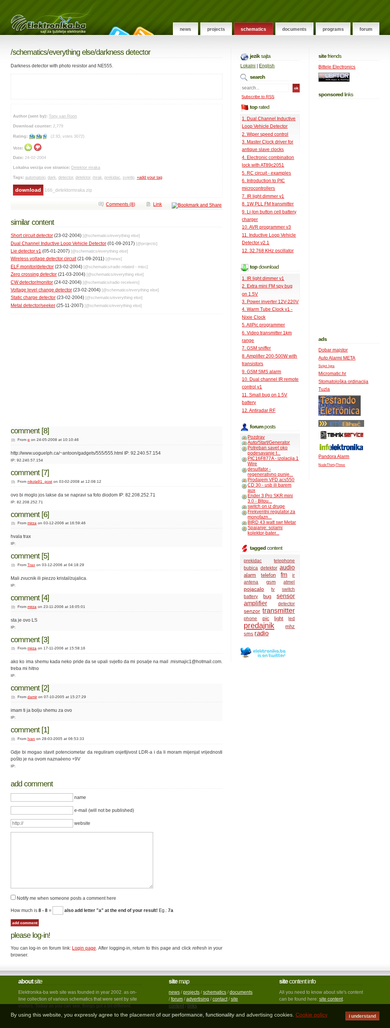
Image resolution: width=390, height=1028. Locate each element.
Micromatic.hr (332, 373)
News (185, 29)
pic (265, 618)
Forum (366, 29)
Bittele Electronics (336, 67)
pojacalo (254, 589)
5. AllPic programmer (263, 325)
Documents (294, 29)
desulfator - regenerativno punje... (270, 471)
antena (251, 582)
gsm (271, 582)
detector (65, 177)
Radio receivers (124, 282)
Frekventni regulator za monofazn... (271, 514)
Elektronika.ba (55, 17)
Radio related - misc (129, 266)
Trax (31, 565)
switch (288, 589)
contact (220, 999)
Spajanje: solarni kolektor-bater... (265, 530)
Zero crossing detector (34, 274)
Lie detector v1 (26, 251)
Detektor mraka (85, 167)
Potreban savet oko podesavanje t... (268, 450)
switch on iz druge (266, 506)
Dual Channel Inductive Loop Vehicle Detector (58, 243)
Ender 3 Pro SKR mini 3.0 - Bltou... (270, 498)
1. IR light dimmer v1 (263, 278)
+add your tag (149, 177)
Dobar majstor (333, 350)
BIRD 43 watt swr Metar (272, 522)
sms (248, 634)
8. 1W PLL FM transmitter (268, 204)
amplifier (255, 603)
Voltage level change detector (41, 290)
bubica (251, 568)
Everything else (71, 52)
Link (157, 204)
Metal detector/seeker (33, 305)
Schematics (253, 29)
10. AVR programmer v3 (266, 227)
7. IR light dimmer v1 (263, 196)
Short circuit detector (32, 235)
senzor (252, 611)
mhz (290, 626)
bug (267, 596)
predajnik (259, 625)
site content (331, 999)
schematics (214, 992)
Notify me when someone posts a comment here (66, 898)
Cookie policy (312, 1015)
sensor (286, 596)
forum (177, 999)
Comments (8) (120, 204)
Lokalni (248, 65)
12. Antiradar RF (258, 410)
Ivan (31, 739)
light (278, 618)
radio (261, 633)
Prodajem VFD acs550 (271, 479)
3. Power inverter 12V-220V (270, 301)
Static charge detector (33, 297)
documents (241, 992)
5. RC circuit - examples (266, 173)
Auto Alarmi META (336, 358)
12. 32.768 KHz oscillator (268, 250)
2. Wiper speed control (265, 134)
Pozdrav (256, 437)
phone (250, 618)
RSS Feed (142, 31)
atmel (289, 582)
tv (273, 589)
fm (284, 574)
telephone (284, 560)
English (267, 65)
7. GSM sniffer (256, 348)
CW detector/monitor (32, 282)
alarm (250, 575)
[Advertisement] (100, 85)
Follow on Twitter (118, 31)
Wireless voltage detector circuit (43, 258)
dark (52, 177)
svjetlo (128, 177)
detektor (82, 177)
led (291, 618)
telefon (268, 575)
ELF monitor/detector (32, 266)
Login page (84, 948)
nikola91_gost (39, 481)
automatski (35, 177)
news (174, 992)
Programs (333, 29)
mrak (97, 177)
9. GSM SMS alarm (261, 371)
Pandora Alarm (333, 456)
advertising (197, 999)
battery (251, 596)
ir (293, 575)
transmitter (278, 610)
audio (287, 567)
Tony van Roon (63, 116)
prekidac (112, 177)
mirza (32, 523)
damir (32, 697)
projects (191, 992)
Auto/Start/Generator (269, 442)
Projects (216, 29)
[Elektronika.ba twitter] (263, 656)
